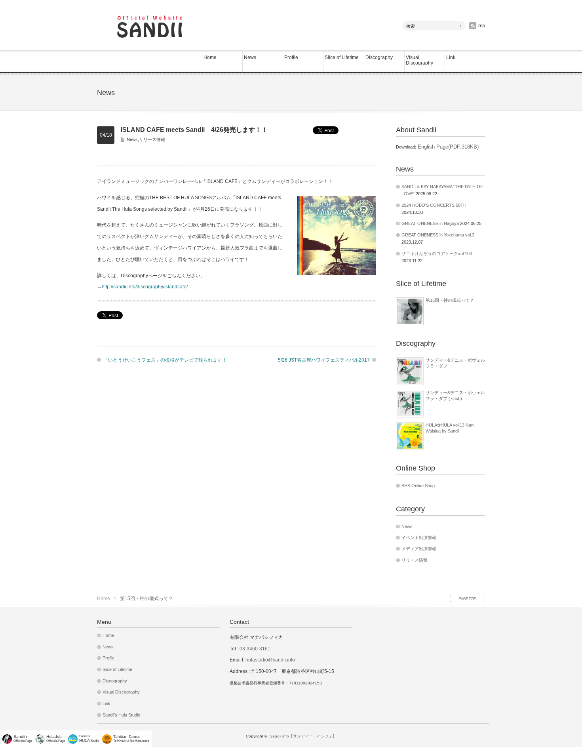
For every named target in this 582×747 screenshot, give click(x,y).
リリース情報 (152, 139)
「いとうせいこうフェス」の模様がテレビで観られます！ (165, 360)
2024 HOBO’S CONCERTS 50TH (433, 205)
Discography (379, 57)
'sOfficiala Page (22, 738)
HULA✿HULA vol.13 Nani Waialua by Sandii (450, 428)
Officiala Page (55, 738)
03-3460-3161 (254, 649)
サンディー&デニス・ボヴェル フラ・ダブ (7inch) (455, 395)
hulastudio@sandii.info (270, 660)
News (250, 57)
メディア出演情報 (418, 548)
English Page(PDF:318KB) (447, 147)
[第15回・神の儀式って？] (410, 311)
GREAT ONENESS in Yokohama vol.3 (437, 234)
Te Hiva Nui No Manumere (131, 738)
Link (450, 57)
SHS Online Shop (418, 485)
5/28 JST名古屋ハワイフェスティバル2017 (324, 360)
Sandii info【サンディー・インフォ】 (303, 736)
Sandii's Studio (89, 738)
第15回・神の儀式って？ (450, 300)
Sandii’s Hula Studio (121, 715)
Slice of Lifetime (342, 57)
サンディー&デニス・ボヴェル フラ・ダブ (455, 363)
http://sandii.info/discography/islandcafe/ (145, 287)
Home (210, 57)
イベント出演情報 (418, 537)
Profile (291, 57)
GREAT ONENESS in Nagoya (430, 223)
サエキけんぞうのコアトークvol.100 (436, 253)
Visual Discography (419, 60)
